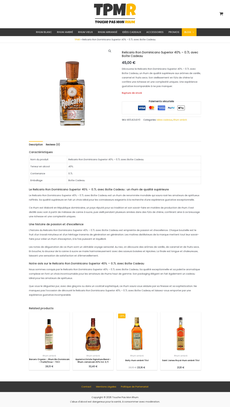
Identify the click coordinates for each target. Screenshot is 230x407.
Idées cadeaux (164, 119)
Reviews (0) (53, 144)
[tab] (36, 144)
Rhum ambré (180, 119)
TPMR (77, 39)
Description (36, 144)
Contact (86, 386)
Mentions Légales (106, 386)
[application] (192, 32)
